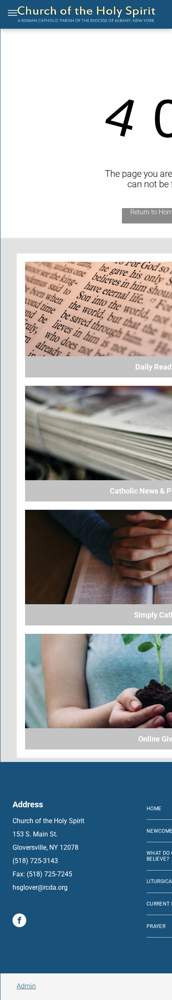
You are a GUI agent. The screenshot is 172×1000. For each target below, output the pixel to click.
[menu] (12, 13)
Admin (26, 986)
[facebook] (19, 921)
